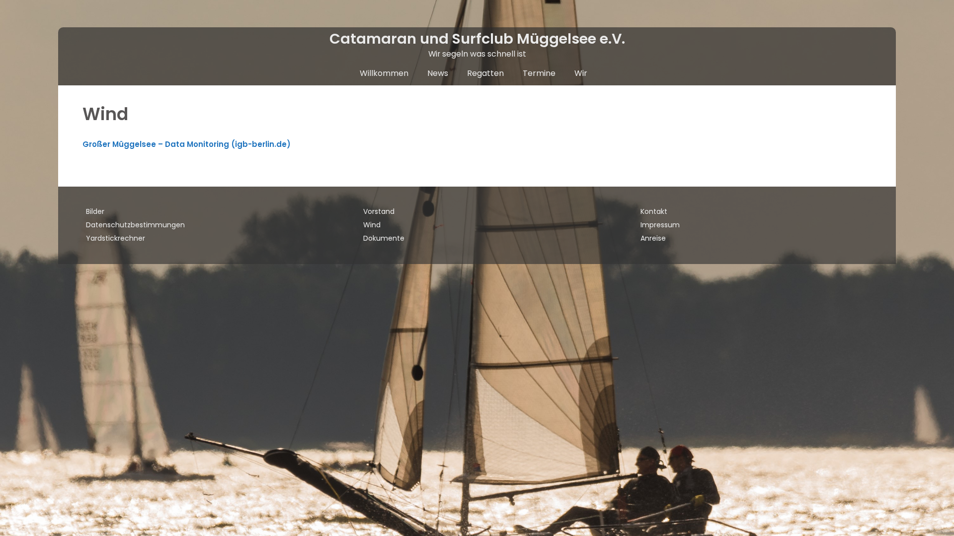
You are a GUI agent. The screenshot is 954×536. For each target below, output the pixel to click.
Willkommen (384, 73)
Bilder (95, 211)
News (437, 73)
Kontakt (653, 211)
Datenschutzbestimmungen (135, 225)
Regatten (485, 73)
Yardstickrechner (115, 238)
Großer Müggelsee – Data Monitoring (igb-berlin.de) (186, 144)
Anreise (653, 238)
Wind (372, 225)
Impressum (660, 225)
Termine (539, 73)
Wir (580, 73)
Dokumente (383, 238)
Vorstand (379, 211)
